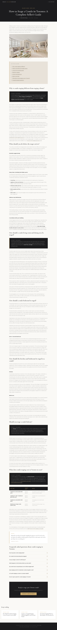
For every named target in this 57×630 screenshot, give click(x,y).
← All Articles (51, 1)
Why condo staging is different (18, 66)
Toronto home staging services (33, 140)
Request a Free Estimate (28, 593)
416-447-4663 (39, 625)
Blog (23, 626)
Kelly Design (9, 1)
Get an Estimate (26, 626)
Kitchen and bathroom (17, 74)
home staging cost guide (25, 481)
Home (21, 626)
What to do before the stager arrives (19, 68)
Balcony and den (15, 76)
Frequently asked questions (18, 80)
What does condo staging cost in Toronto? (21, 78)
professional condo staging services (16, 137)
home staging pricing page (16, 482)
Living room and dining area (18, 70)
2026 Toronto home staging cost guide (35, 528)
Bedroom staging (16, 72)
